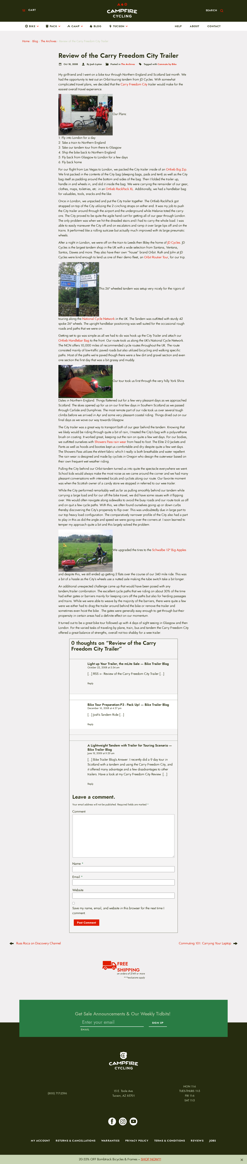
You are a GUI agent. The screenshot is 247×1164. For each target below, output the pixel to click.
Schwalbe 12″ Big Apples (169, 550)
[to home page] (122, 10)
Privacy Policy (136, 1140)
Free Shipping (128, 966)
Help (178, 26)
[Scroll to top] (7, 1143)
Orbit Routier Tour (156, 257)
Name (78, 863)
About (194, 26)
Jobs (212, 1140)
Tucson (118, 26)
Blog (97, 26)
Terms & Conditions (169, 1140)
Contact (214, 26)
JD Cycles (173, 242)
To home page (123, 1060)
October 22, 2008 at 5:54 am (104, 667)
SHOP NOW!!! (151, 1159)
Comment (78, 811)
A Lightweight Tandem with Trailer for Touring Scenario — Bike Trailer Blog (130, 747)
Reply (90, 683)
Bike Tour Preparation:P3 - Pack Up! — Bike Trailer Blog (128, 705)
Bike (32, 26)
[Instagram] (123, 1121)
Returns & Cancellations (75, 1140)
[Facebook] (112, 1121)
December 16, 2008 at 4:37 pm (105, 708)
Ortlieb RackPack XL (119, 189)
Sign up (157, 1023)
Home (25, 41)
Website (77, 890)
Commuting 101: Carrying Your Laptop (205, 943)
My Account (40, 1140)
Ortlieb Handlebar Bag (73, 340)
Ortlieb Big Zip (176, 169)
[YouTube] (133, 1121)
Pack (53, 26)
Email (77, 877)
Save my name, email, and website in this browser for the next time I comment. (118, 910)
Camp (75, 26)
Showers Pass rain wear (110, 442)
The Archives (48, 41)
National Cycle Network (98, 318)
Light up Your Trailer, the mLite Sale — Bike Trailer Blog (128, 664)
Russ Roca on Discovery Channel (38, 943)
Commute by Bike (167, 64)
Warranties (110, 1140)
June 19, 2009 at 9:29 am (101, 753)
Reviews (197, 1140)
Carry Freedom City (134, 84)
